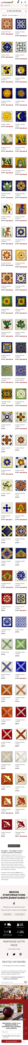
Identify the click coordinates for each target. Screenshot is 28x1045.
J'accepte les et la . (14, 977)
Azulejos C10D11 (5, 55)
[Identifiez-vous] (21, 2)
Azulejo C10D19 (5, 652)
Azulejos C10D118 (19, 470)
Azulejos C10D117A (6, 31)
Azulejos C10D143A (6, 263)
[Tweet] (14, 954)
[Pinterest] (20, 954)
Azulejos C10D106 (5, 786)
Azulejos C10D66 (5, 124)
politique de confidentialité (10, 978)
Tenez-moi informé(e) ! (11, 1041)
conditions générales (16, 977)
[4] (10, 34)
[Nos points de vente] (25, 2)
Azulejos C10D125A (6, 170)
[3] (9, 34)
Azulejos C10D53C (19, 448)
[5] (12, 34)
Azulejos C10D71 (19, 629)
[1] (6, 34)
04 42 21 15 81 (20, 914)
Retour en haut (14, 846)
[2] (7, 34)
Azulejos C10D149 (5, 493)
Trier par (4, 15)
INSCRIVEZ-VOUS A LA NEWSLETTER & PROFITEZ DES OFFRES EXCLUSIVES (11, 1026)
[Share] (7, 954)
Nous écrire (7, 914)
